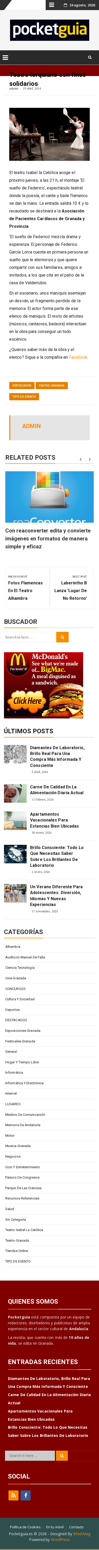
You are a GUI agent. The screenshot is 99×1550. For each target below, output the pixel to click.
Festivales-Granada (20, 1041)
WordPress (60, 1539)
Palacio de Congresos (22, 1177)
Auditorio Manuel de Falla (25, 957)
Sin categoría (15, 1220)
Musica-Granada (18, 1146)
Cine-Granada (15, 978)
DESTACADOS (21, 385)
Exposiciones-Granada (22, 1031)
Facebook (78, 357)
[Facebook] (26, 1495)
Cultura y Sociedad (20, 999)
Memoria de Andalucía (22, 1125)
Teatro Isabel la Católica (24, 1230)
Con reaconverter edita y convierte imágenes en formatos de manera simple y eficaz (48, 538)
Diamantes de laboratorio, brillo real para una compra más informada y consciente (57, 756)
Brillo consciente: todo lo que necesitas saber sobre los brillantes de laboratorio (57, 856)
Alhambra (12, 947)
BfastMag (81, 1533)
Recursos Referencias (22, 1198)
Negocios (13, 1156)
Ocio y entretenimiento (22, 1167)
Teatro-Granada (52, 385)
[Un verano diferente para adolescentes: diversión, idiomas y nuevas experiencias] (15, 893)
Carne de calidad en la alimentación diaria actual (56, 789)
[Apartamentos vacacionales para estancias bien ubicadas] (15, 820)
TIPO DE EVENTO (24, 396)
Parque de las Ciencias (23, 1188)
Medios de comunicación (25, 1115)
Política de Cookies (25, 1527)
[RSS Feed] (13, 1495)
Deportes (12, 1010)
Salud (9, 1209)
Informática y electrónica (24, 1083)
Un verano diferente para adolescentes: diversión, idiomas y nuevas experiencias (56, 895)
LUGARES (13, 1104)
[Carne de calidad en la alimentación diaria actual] (15, 793)
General (11, 1052)
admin (13, 88)
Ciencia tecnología (20, 968)
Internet (11, 1093)
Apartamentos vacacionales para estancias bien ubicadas (54, 820)
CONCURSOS (15, 989)
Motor (10, 1136)
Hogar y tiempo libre (22, 1062)
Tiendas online (16, 1251)
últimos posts (28, 731)
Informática (14, 1072)
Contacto (76, 1527)
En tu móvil (55, 1527)
